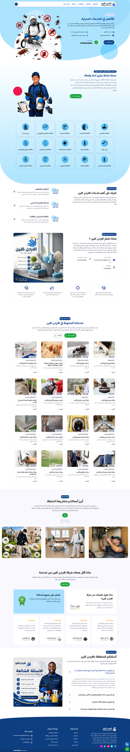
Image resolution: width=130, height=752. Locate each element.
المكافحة (81, 4)
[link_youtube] (108, 746)
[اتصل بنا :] (127, 744)
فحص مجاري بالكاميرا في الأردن (54, 400)
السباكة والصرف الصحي (40, 203)
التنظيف (88, 4)
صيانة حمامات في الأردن (56, 472)
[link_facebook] (115, 746)
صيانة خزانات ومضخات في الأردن (105, 472)
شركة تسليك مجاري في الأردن (80, 437)
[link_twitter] (111, 746)
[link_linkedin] (104, 746)
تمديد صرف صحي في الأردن (107, 437)
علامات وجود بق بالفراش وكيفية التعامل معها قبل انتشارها (53, 364)
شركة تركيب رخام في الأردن (81, 400)
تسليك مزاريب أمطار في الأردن (28, 437)
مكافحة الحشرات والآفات (39, 216)
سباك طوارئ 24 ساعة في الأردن (28, 363)
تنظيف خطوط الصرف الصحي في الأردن (27, 401)
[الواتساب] (127, 749)
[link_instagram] (101, 746)
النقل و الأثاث (54, 742)
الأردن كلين (66, 4)
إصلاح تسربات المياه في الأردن (54, 437)
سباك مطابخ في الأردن (82, 472)
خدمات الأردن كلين (53, 745)
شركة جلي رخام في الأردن (108, 400)
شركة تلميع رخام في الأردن (107, 363)
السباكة (74, 4)
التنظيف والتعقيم (42, 189)
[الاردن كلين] (108, 4)
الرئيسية (95, 4)
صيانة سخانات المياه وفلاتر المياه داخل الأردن (27, 473)
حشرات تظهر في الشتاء (82, 363)
